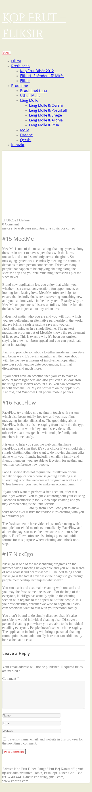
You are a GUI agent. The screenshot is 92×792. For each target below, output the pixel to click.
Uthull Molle (30, 95)
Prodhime (19, 85)
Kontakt (17, 144)
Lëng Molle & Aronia (46, 120)
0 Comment (10, 224)
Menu (6, 53)
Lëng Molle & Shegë (45, 115)
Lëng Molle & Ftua (44, 125)
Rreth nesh (20, 65)
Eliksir (25, 80)
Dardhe (26, 134)
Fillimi (16, 60)
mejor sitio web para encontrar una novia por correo (38, 228)
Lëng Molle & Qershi (46, 105)
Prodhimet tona (33, 90)
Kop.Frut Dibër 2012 (37, 70)
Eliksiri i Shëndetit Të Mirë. (42, 75)
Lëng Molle (29, 100)
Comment (10, 678)
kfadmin (25, 220)
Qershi (25, 139)
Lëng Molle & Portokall (48, 110)
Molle (24, 130)
